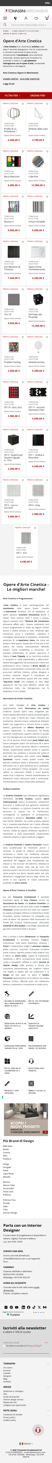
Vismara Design (10, 1212)
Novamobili (8, 1188)
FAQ (5, 1394)
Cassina (6, 1152)
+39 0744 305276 (21, 1277)
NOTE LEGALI (10, 1410)
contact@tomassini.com (14, 1258)
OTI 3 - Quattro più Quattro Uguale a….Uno (13, 457)
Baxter (6, 1149)
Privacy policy (9, 1417)
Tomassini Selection (9, 124)
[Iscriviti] (46, 1342)
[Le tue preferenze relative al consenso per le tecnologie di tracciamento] (2, 1097)
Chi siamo (7, 1367)
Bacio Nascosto (12, 176)
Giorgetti (7, 1167)
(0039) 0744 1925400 (13, 1274)
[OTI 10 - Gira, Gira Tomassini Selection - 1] (14, 392)
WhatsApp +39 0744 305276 (33, 1455)
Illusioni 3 (9, 221)
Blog (5, 1379)
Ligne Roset (8, 1173)
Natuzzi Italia (9, 1185)
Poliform (7, 1194)
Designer (7, 1376)
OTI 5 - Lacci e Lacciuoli (11, 506)
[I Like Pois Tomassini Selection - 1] (38, 161)
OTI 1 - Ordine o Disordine (36, 456)
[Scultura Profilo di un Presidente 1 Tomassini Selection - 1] (14, 114)
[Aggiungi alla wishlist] (23, 103)
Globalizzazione (36, 362)
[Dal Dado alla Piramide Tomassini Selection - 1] (38, 299)
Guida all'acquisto (11, 1396)
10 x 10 (7, 314)
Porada (6, 1203)
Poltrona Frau (9, 1200)
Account (7, 1370)
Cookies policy (9, 1420)
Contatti (6, 1373)
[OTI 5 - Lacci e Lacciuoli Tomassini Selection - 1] (14, 490)
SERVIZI (7, 1386)
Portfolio (7, 1381)
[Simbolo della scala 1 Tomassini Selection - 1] (38, 114)
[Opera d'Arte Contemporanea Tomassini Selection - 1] (38, 252)
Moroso (6, 1182)
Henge (6, 1164)
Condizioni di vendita (12, 1414)
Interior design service (13, 1399)
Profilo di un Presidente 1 (10, 130)
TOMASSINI (9, 1363)
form (5, 1261)
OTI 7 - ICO (21, 552)
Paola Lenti (8, 1191)
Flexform (7, 1158)
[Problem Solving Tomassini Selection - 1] (14, 347)
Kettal (5, 1170)
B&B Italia (7, 1146)
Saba (5, 1206)
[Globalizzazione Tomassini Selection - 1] (38, 347)
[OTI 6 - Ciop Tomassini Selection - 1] (38, 490)
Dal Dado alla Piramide (35, 315)
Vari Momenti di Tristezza (12, 268)
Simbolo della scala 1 (38, 130)
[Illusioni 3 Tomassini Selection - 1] (14, 207)
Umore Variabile (37, 221)
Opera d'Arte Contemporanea (37, 268)
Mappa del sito (10, 1402)
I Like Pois (33, 176)
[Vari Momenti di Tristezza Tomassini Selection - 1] (14, 252)
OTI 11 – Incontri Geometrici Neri (37, 408)
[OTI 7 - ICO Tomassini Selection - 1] (26, 538)
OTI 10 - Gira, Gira (13, 407)
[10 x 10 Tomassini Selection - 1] (14, 299)
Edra (5, 1155)
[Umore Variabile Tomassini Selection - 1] (38, 207)
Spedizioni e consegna (13, 1391)
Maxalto (6, 1176)
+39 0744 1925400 (16, 1454)
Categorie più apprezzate (14, 1405)
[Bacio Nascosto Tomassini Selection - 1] (14, 161)
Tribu (5, 1209)
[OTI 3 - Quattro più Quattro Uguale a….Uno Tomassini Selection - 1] (14, 440)
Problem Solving (12, 362)
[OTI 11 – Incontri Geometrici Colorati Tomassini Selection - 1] (38, 392)
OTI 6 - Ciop (34, 505)
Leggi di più (9, 83)
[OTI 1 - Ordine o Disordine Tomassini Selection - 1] (38, 440)
